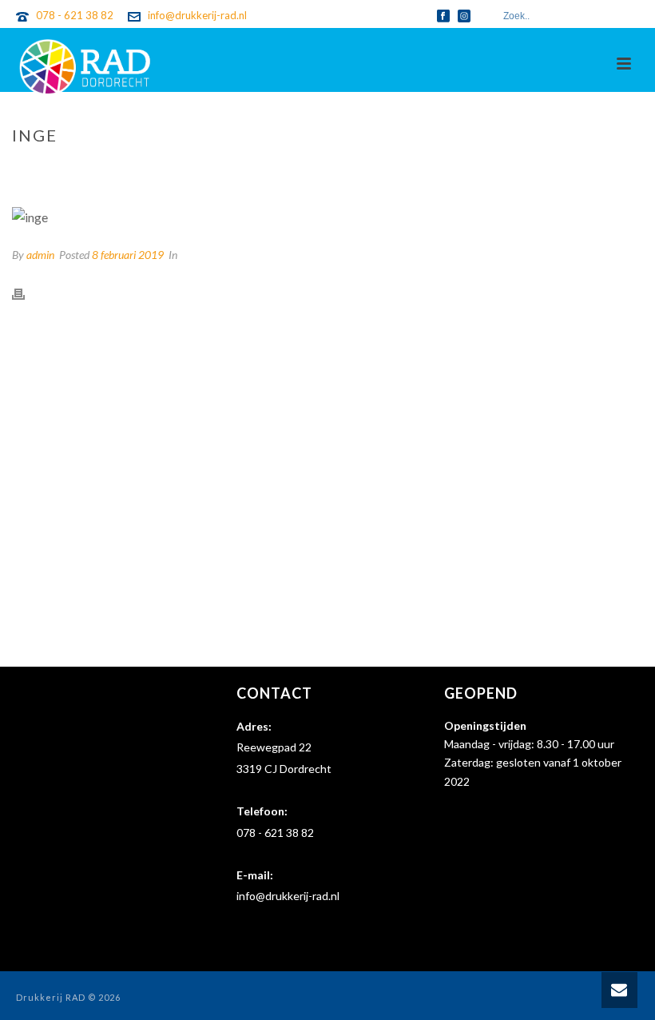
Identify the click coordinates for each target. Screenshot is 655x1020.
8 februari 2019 (128, 254)
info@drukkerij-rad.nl (197, 15)
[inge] (327, 216)
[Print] (26, 293)
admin (40, 254)
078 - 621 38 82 (74, 15)
